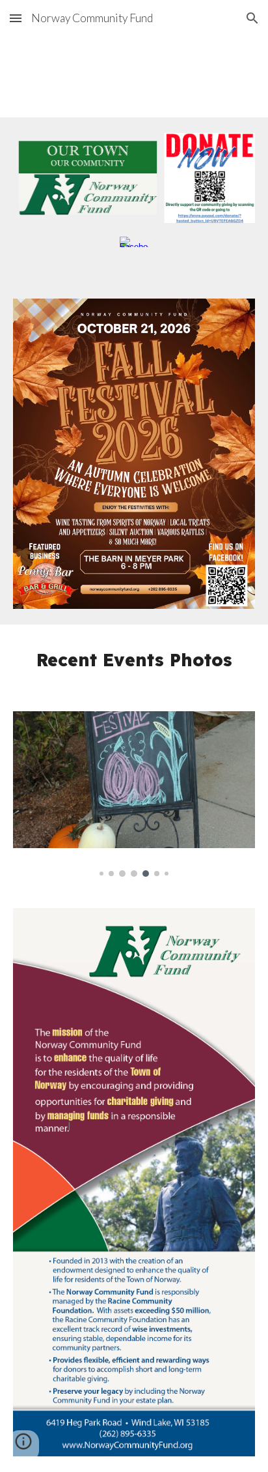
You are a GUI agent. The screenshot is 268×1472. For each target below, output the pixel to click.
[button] (15, 18)
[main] (134, 659)
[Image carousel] (134, 794)
